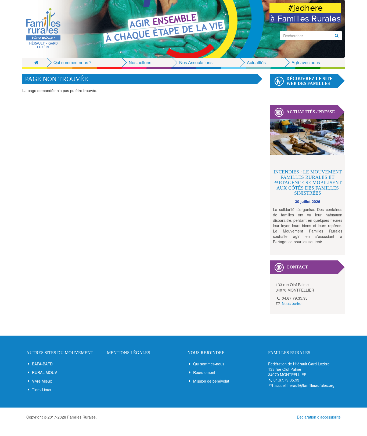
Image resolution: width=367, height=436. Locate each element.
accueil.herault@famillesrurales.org (304, 385)
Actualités (256, 62)
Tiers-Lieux (41, 389)
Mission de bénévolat (211, 381)
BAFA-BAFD (42, 363)
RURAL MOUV (44, 372)
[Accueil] (45, 28)
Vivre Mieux (42, 381)
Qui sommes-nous (208, 363)
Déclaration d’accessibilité (319, 417)
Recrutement (204, 372)
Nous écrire (291, 303)
